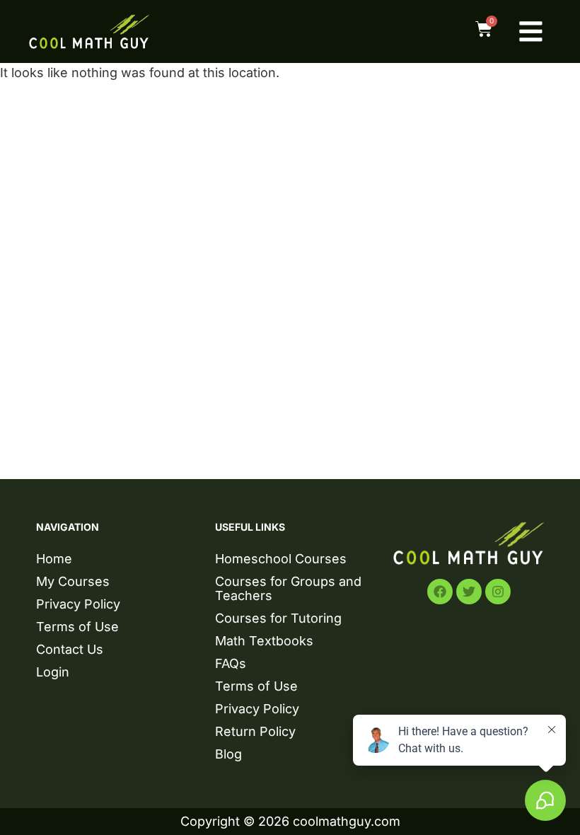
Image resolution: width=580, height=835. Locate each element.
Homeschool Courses (281, 558)
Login (52, 671)
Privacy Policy (78, 604)
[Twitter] (469, 591)
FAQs (230, 663)
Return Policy (255, 731)
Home (54, 558)
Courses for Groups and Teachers (288, 588)
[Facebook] (440, 591)
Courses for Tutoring (278, 618)
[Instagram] (498, 591)
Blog (228, 754)
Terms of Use (77, 626)
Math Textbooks (264, 640)
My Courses (73, 581)
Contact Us (69, 649)
